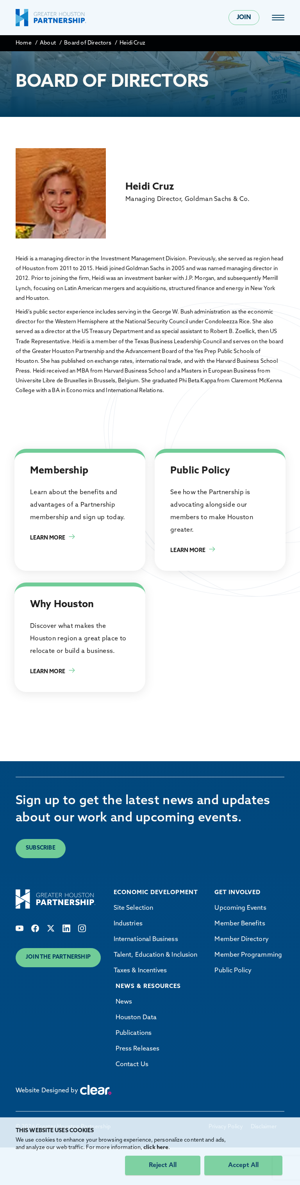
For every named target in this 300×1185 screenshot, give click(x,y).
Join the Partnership (58, 957)
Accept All (243, 1165)
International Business (146, 939)
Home (24, 43)
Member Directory (241, 939)
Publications (134, 1033)
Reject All (163, 1165)
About (48, 43)
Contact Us (132, 1064)
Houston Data (136, 1018)
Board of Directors (87, 43)
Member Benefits (239, 924)
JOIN (244, 17)
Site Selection (133, 908)
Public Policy (233, 971)
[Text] (19, 928)
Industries (128, 924)
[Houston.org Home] (51, 17)
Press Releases (137, 1049)
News (124, 1002)
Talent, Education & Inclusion (155, 955)
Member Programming (248, 955)
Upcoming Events (240, 908)
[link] (278, 17)
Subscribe (40, 848)
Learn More (47, 538)
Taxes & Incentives (140, 971)
